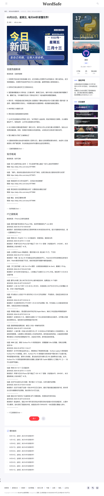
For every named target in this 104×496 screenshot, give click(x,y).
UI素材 (23, 488)
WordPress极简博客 (23, 492)
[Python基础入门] (86, 107)
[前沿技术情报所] (86, 121)
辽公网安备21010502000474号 (48, 492)
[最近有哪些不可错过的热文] (86, 136)
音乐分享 (40, 488)
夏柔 (10, 22)
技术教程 (31, 488)
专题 (47, 488)
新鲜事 (6, 488)
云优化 (67, 488)
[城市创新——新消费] (86, 129)
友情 (53, 488)
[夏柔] (86, 59)
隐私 (59, 488)
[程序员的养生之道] (86, 143)
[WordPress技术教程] (86, 114)
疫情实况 (15, 488)
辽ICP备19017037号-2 (63, 492)
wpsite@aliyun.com (86, 95)
